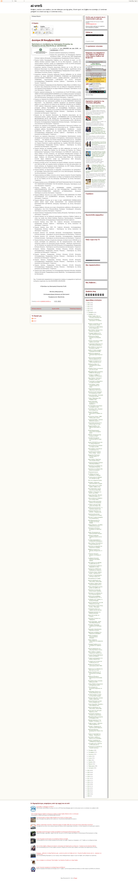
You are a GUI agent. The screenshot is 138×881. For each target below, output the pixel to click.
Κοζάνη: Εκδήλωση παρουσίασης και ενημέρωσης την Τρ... (95, 641)
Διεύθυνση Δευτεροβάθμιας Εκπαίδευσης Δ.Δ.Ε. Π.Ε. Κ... (95, 597)
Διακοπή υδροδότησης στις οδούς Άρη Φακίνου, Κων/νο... (95, 649)
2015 (88, 782)
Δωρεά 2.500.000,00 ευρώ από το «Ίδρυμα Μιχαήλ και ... (95, 443)
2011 (88, 790)
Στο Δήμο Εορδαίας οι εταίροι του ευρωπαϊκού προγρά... (94, 695)
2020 (88, 772)
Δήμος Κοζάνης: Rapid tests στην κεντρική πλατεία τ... (94, 460)
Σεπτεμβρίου (91, 752)
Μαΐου (90, 760)
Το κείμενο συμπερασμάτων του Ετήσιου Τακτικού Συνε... (95, 659)
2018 (88, 776)
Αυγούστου (91, 754)
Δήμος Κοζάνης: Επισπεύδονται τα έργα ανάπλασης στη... (95, 543)
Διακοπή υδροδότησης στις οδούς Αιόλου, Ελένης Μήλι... (95, 581)
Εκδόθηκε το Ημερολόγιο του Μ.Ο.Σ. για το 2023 (94, 492)
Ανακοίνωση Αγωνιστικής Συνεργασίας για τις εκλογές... (95, 514)
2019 (88, 774)
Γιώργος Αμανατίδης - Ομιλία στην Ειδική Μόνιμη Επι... (94, 622)
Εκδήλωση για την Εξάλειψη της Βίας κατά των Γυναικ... (95, 669)
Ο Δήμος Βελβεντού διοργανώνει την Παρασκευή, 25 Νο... (95, 684)
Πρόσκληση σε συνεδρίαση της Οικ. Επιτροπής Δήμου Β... (95, 593)
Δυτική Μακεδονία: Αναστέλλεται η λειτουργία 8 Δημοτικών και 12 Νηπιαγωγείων (99, 143)
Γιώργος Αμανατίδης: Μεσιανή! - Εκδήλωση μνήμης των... (95, 495)
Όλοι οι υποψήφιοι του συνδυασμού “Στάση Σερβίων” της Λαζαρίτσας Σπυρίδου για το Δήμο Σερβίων (57, 860)
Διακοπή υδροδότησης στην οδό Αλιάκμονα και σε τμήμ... (95, 603)
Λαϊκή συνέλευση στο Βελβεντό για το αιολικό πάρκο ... (95, 499)
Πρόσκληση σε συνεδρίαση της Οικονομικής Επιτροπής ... (95, 466)
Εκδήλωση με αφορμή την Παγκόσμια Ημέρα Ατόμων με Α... (95, 354)
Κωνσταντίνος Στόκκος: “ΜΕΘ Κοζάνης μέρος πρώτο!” (95, 417)
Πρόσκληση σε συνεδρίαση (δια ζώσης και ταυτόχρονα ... (95, 469)
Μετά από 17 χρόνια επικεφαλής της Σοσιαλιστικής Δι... (95, 518)
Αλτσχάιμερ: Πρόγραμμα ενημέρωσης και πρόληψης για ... (94, 626)
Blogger (75, 878)
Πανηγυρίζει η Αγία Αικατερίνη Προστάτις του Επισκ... (94, 630)
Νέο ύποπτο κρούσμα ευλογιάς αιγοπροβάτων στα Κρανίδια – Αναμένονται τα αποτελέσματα (99, 181)
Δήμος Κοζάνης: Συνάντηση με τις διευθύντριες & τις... (95, 449)
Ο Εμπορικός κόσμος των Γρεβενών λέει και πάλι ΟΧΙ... (95, 609)
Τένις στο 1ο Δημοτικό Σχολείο (95, 480)
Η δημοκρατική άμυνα (93, 472)
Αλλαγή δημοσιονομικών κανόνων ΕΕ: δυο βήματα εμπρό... (94, 431)
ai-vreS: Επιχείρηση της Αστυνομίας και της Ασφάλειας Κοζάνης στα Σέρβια (52, 838)
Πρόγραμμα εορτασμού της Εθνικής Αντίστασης (94, 612)
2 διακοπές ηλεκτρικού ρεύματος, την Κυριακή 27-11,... (94, 555)
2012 (88, 788)
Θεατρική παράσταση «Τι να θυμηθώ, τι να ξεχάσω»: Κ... (95, 720)
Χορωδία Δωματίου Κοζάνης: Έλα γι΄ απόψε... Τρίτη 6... (94, 452)
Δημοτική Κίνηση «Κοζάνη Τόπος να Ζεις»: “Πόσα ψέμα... (95, 606)
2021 (88, 770)
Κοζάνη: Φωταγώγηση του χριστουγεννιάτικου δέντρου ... (95, 533)
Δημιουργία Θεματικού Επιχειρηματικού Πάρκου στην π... (95, 731)
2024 (88, 306)
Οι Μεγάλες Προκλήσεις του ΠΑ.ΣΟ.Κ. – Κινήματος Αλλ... (95, 511)
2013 (88, 786)
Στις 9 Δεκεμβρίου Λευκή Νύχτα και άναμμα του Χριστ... (95, 406)
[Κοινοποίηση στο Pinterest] (60, 301)
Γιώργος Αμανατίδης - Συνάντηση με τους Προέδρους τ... (93, 402)
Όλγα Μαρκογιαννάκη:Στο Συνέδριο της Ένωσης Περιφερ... (94, 521)
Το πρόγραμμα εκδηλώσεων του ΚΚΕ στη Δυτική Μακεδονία (95, 344)
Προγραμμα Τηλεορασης (96, 260)
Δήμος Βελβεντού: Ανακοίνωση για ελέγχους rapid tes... (95, 347)
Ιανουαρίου (91, 768)
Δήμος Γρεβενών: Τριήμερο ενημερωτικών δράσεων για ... (95, 652)
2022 (88, 310)
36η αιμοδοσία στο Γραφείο (94, 578)
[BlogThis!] (56, 301)
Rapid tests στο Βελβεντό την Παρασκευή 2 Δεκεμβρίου (94, 633)
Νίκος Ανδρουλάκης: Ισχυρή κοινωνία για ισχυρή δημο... (95, 489)
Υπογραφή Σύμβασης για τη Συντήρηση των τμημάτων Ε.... (94, 645)
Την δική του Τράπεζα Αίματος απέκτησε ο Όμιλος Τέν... (95, 576)
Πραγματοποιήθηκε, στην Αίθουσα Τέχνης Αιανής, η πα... (94, 427)
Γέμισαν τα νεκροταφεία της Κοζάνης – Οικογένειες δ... (94, 734)
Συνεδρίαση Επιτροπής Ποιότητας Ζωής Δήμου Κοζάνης (94, 559)
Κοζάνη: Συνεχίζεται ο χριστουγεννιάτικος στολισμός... (93, 636)
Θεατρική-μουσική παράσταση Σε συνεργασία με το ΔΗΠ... (95, 392)
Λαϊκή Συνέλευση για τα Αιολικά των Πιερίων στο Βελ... (95, 446)
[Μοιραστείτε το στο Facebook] (59, 301)
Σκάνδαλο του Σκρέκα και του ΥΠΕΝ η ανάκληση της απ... (95, 361)
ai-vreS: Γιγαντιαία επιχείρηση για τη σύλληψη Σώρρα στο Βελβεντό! (50, 867)
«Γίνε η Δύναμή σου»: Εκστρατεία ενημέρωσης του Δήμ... (95, 688)
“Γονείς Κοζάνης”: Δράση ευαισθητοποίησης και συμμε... (93, 385)
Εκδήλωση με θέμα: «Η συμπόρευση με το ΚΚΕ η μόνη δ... (94, 365)
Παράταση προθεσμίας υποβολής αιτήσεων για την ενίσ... (95, 537)
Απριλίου (90, 762)
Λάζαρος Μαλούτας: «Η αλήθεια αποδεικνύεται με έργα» (95, 525)
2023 (88, 308)
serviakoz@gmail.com (91, 24)
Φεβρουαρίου (91, 766)
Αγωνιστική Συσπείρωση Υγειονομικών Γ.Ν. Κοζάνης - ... (95, 320)
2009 (88, 794)
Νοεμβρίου (91, 314)
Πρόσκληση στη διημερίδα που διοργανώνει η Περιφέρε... (95, 547)
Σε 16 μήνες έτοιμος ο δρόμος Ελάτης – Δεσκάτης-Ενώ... (95, 572)
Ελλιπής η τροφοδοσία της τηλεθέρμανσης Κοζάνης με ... (95, 741)
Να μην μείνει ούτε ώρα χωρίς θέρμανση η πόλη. (94, 711)
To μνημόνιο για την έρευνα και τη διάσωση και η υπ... (95, 662)
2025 (88, 304)
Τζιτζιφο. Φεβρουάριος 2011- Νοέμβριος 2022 (94, 399)
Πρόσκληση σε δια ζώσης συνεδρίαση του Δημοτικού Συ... (94, 529)
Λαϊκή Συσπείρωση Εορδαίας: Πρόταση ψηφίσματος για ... (95, 358)
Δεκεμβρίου (91, 312)
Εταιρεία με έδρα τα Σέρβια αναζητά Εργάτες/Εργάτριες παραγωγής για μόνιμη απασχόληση (98, 118)
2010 (88, 792)
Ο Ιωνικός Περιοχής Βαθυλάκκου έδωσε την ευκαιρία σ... (95, 655)
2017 (88, 778)
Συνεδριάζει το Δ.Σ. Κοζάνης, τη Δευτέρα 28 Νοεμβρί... (95, 600)
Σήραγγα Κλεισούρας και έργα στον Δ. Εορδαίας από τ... (95, 701)
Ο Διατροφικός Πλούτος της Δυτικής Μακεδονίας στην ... (95, 692)
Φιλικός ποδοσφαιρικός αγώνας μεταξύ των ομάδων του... (95, 587)
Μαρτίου (90, 764)
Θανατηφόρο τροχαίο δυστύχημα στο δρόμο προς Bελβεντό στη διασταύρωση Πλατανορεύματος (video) (58, 831)
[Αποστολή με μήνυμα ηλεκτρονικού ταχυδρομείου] (54, 301)
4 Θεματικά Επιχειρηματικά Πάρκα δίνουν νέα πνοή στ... (95, 389)
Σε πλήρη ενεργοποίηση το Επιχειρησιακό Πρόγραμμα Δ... (95, 540)
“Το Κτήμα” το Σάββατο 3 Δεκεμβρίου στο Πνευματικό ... (95, 375)
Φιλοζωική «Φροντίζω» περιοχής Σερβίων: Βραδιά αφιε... (95, 698)
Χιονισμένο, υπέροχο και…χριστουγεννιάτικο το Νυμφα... (95, 483)
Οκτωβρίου (91, 750)
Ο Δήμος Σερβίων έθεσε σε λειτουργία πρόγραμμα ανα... (95, 317)
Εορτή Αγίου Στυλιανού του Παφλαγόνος (94, 619)
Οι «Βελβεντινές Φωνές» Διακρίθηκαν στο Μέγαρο (94, 474)
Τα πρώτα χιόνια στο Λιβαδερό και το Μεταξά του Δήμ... (95, 478)
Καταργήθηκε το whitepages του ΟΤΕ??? (45, 806)
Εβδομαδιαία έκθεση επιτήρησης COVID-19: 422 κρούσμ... (95, 372)
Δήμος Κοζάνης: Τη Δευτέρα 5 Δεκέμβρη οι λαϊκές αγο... (95, 378)
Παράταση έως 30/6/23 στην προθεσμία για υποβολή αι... (95, 569)
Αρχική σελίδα (55, 308)
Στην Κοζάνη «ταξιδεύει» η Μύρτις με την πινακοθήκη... (95, 738)
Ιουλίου (90, 756)
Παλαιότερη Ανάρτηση (75, 308)
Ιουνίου (90, 758)
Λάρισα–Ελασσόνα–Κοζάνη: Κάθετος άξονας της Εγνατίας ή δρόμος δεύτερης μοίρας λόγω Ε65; (99, 107)
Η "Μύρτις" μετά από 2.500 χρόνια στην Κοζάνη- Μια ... (95, 505)
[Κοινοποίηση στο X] (57, 301)
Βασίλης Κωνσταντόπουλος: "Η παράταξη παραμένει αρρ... (95, 508)
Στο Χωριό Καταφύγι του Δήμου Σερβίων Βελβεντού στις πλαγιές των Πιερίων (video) (54, 817)
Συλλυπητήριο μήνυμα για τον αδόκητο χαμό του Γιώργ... (95, 423)
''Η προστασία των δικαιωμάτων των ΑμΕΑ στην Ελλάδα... (95, 382)
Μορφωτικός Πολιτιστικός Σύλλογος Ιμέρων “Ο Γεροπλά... (94, 456)
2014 (88, 784)
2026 (88, 302)
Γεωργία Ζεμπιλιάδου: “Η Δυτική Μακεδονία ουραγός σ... (95, 420)
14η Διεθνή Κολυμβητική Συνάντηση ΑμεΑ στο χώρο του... (94, 439)
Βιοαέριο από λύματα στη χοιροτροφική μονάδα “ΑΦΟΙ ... (95, 665)
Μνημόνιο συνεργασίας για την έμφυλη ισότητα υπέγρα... (95, 324)
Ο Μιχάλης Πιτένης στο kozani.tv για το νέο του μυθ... (95, 369)
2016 (88, 780)
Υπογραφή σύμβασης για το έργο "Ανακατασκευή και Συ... (95, 334)
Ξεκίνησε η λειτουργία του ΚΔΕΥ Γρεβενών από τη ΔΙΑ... (95, 341)
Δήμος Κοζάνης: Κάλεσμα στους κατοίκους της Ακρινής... (95, 330)
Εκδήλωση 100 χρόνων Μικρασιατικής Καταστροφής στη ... (95, 677)
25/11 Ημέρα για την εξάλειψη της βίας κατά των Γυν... (94, 563)
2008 (88, 795)
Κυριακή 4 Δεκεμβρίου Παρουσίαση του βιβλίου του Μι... (95, 413)
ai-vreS (36, 6)
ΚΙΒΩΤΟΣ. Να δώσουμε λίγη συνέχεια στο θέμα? (94, 435)
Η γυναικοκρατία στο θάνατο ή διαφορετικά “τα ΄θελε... (95, 566)
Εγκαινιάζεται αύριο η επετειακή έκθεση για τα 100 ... (95, 681)
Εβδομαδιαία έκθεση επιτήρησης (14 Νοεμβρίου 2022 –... (95, 717)
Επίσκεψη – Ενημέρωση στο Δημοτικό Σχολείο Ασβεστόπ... (95, 727)
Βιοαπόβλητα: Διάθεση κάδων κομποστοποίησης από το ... (95, 584)
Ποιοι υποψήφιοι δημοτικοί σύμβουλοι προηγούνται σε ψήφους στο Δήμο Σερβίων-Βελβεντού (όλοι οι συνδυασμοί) (54, 813)
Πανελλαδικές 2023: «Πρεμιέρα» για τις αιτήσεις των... (95, 409)
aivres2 (34, 320)
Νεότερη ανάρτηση (36, 308)
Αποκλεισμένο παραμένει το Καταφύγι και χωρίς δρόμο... (95, 714)
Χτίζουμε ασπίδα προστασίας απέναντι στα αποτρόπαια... (95, 502)
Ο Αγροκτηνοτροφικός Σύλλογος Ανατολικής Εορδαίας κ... (95, 463)
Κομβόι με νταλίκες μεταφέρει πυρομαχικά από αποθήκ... (94, 351)
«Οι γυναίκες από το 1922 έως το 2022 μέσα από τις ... (95, 744)
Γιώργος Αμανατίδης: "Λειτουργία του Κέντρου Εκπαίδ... (95, 395)
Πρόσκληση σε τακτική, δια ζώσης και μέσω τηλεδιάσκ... (95, 590)
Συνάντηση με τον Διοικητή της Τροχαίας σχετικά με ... (95, 747)
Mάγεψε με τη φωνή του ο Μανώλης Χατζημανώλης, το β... (95, 550)
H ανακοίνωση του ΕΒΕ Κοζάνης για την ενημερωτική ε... (95, 327)
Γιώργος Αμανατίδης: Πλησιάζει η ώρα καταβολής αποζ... (95, 705)
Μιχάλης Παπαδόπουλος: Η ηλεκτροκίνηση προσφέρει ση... (94, 673)
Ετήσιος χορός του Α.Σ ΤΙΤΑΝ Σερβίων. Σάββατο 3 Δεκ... (95, 486)
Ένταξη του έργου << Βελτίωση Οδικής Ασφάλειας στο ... (95, 724)
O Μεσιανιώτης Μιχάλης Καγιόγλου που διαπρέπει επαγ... (94, 337)
